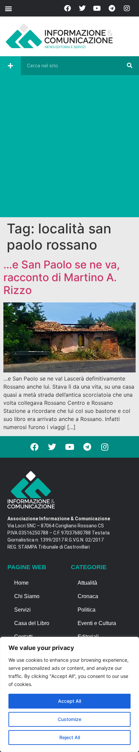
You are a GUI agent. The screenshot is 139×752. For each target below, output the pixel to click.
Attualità (87, 583)
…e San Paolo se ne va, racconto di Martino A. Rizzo (61, 277)
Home (21, 583)
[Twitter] (82, 8)
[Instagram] (127, 8)
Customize (69, 719)
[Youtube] (97, 8)
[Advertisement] (69, 147)
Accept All (69, 701)
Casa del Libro (31, 623)
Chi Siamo (26, 596)
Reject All (69, 737)
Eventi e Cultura (97, 623)
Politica (86, 610)
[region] (69, 694)
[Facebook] (67, 8)
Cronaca (88, 596)
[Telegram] (112, 8)
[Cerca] (129, 65)
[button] (8, 8)
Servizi (22, 610)
